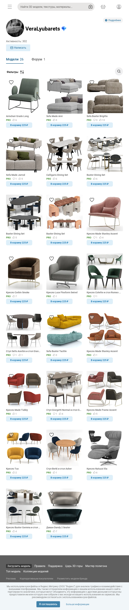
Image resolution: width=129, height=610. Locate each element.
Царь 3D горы (74, 566)
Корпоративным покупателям (36, 578)
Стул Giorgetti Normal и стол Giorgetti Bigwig (63, 410)
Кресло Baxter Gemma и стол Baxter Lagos (23, 527)
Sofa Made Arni (54, 116)
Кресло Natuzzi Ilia (97, 468)
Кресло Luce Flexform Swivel (62, 292)
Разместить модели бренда (72, 578)
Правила (39, 566)
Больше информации (77, 604)
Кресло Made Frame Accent (102, 410)
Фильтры (12, 72)
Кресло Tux (12, 468)
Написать (20, 47)
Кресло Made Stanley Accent (102, 233)
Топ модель (13, 571)
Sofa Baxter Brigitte (97, 116)
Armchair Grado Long (17, 116)
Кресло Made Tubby (17, 410)
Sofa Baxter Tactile (56, 351)
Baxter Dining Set (96, 175)
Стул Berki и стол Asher (59, 468)
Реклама (11, 578)
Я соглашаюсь (48, 604)
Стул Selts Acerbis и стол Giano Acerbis (23, 351)
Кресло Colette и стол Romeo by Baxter (104, 292)
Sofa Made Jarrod (15, 175)
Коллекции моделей (35, 571)
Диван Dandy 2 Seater (58, 527)
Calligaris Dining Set (57, 175)
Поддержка (55, 566)
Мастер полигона (96, 566)
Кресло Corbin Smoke (17, 292)
